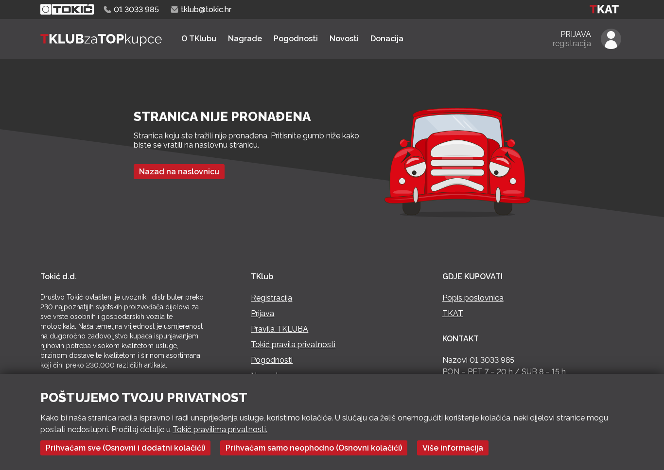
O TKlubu (198, 38)
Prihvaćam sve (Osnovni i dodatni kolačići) (125, 448)
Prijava (262, 313)
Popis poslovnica (473, 297)
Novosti (344, 38)
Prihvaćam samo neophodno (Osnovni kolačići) (314, 448)
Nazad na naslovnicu (179, 171)
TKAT (452, 313)
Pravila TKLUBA (279, 329)
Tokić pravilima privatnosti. (220, 429)
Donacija (386, 38)
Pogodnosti (296, 38)
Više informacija (452, 448)
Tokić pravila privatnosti (293, 344)
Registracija (271, 297)
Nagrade (245, 38)
